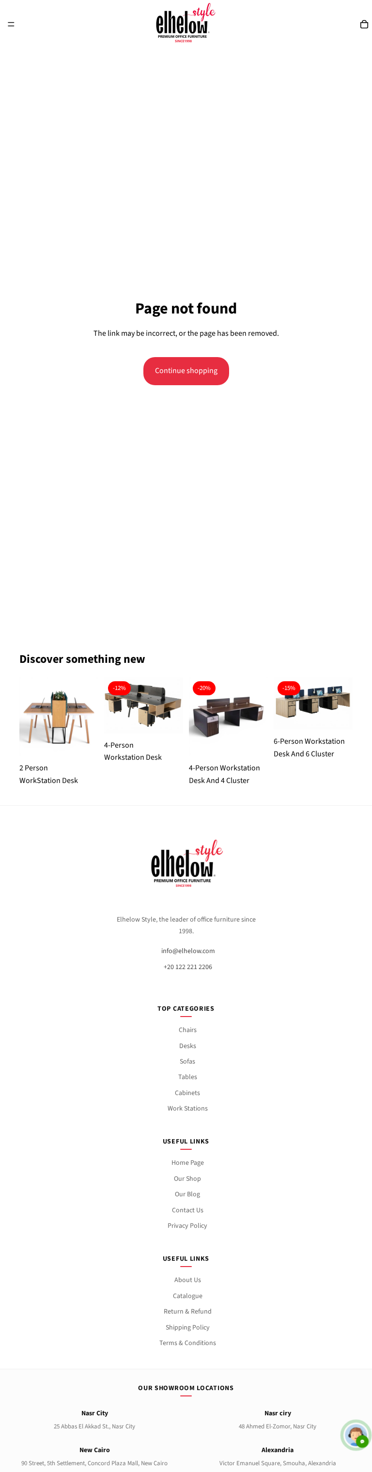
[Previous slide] (30, 716)
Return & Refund (188, 1311)
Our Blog (187, 1194)
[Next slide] (87, 716)
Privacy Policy (187, 1226)
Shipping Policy (188, 1327)
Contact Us (187, 1210)
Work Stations (188, 1108)
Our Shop (187, 1179)
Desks (187, 1046)
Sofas (187, 1061)
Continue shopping (186, 370)
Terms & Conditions (187, 1343)
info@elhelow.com (188, 951)
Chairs (188, 1030)
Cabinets (187, 1093)
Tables (187, 1077)
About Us (187, 1280)
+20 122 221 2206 (188, 967)
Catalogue (187, 1296)
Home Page (187, 1163)
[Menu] (11, 24)
